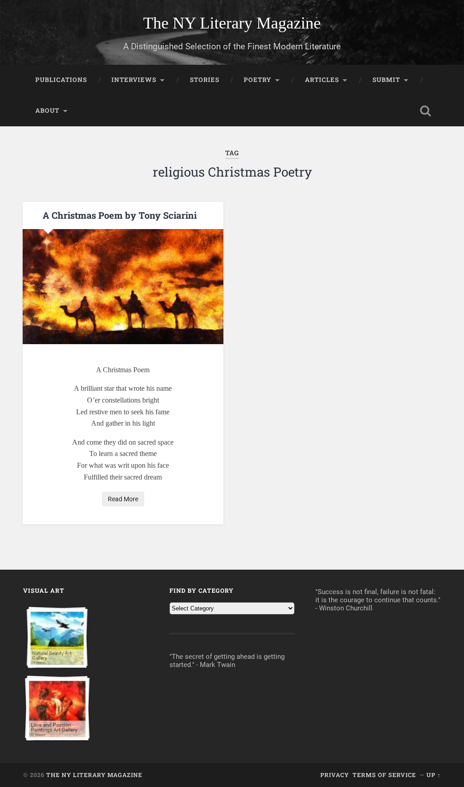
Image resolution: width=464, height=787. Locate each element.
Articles (322, 80)
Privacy (334, 774)
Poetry (257, 80)
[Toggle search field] (425, 111)
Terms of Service (384, 774)
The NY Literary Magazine (232, 23)
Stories (204, 80)
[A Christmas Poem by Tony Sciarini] (123, 286)
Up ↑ (433, 774)
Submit (386, 80)
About (47, 110)
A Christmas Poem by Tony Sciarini (120, 215)
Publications (61, 80)
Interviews (133, 80)
